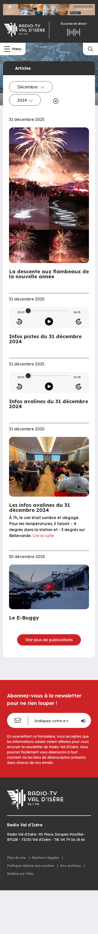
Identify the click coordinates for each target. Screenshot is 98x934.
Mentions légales (46, 858)
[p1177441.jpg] (69, 246)
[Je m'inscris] (82, 720)
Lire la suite (43, 535)
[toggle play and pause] (49, 321)
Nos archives (71, 866)
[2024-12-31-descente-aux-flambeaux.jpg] (49, 161)
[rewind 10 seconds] (19, 321)
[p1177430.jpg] (69, 213)
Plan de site (17, 858)
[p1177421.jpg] (29, 213)
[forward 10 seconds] (78, 321)
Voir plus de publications (49, 639)
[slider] (28, 310)
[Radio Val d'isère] (24, 30)
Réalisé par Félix (20, 874)
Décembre (28, 86)
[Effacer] (55, 101)
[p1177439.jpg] (29, 246)
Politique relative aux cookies (31, 866)
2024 (22, 100)
